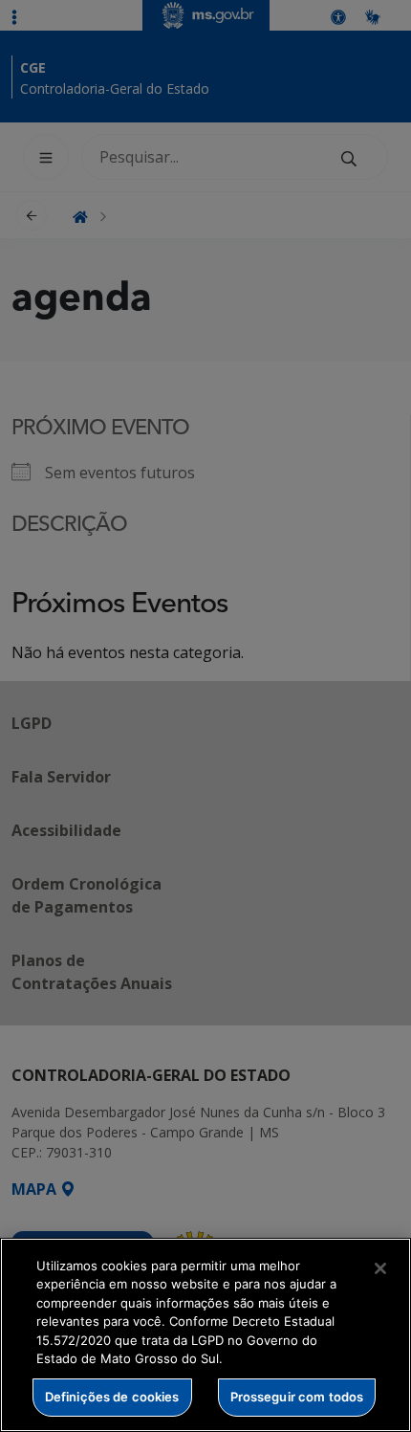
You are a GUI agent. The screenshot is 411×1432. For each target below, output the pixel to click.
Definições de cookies (112, 1396)
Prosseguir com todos (297, 1396)
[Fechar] (380, 1268)
